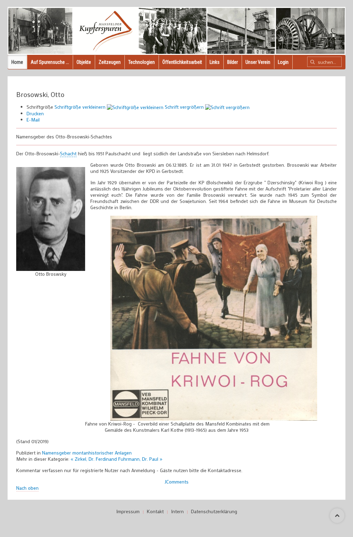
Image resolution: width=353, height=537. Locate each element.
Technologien (141, 62)
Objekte (84, 62)
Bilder (232, 62)
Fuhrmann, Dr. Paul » (140, 459)
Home (17, 62)
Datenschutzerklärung (214, 511)
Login (283, 62)
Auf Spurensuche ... (50, 62)
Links (215, 62)
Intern (177, 511)
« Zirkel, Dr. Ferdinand (94, 459)
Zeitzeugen (110, 62)
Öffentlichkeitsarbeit (182, 62)
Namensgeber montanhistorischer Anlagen (87, 452)
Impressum (128, 511)
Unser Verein (257, 62)
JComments (177, 481)
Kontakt (155, 511)
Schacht (68, 153)
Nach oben (27, 488)
